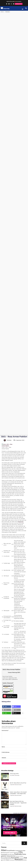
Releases (19, 859)
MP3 (4, 859)
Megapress (20, 521)
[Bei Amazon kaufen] (9, 688)
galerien (3, 856)
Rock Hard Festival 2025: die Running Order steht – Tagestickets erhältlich (18, 803)
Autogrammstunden (20, 850)
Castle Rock (15, 852)
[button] (26, 8)
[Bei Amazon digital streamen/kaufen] (9, 693)
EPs (10, 854)
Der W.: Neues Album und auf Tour (18, 782)
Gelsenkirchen (11, 856)
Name (3, 746)
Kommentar (5, 730)
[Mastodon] (7, 4)
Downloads (4, 854)
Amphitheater (11, 850)
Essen (13, 854)
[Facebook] (9, 4)
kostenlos (21, 858)
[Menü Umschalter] (22, 9)
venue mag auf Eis (14, 773)
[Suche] (24, 843)
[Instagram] (11, 4)
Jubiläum (21, 856)
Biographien (7, 852)
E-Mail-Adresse (5, 752)
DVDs (8, 854)
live (25, 858)
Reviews (8, 11)
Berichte (3, 852)
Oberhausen (12, 859)
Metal (2, 859)
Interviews (18, 856)
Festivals (18, 854)
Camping (11, 852)
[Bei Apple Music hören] (10, 697)
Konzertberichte (6, 858)
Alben (4, 850)
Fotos (24, 854)
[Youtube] (13, 4)
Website (4, 757)
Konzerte (15, 858)
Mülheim (8, 859)
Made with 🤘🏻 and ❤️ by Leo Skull (14, 1)
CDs (21, 852)
